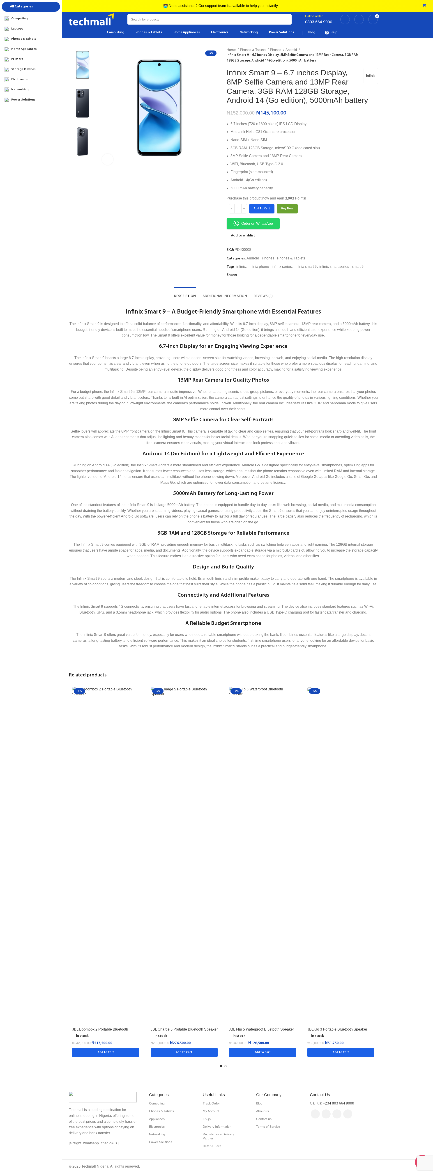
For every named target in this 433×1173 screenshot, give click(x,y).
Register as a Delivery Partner (218, 1136)
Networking (157, 1134)
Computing (157, 1103)
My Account (211, 1111)
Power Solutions (160, 1142)
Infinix (370, 76)
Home (232, 50)
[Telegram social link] (261, 275)
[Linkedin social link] (256, 275)
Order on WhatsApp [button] (257, 223)
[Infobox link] (318, 19)
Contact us (264, 1119)
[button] (105, 1052)
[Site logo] (91, 19)
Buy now (287, 208)
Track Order (211, 1103)
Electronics (157, 1126)
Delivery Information (217, 1126)
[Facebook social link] (240, 275)
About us (262, 1111)
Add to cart (262, 208)
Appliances (157, 1119)
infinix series (282, 266)
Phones (276, 50)
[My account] (345, 19)
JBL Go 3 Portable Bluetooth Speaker (337, 1029)
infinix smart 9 (306, 266)
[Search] (286, 19)
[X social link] (246, 275)
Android (292, 50)
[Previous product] (366, 55)
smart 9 (358, 266)
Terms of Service (268, 1126)
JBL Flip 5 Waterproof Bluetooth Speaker (261, 1029)
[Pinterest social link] (251, 275)
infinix (241, 266)
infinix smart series (334, 266)
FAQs (207, 1119)
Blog (259, 1103)
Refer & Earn (212, 1146)
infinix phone (259, 266)
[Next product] (375, 55)
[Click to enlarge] (107, 159)
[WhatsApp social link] (347, 1113)
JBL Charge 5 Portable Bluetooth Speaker (184, 1029)
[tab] (185, 294)
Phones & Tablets (253, 50)
